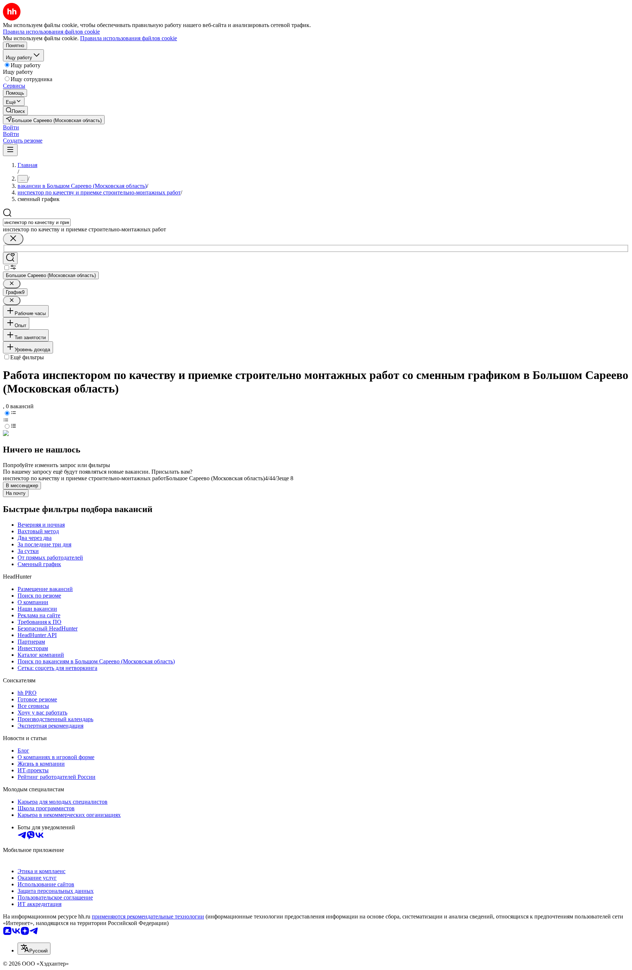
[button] (11, 127)
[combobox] (37, 222)
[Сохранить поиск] (10, 258)
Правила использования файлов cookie (128, 38)
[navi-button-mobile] (10, 150)
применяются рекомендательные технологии (148, 916)
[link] (15, 110)
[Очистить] (13, 239)
